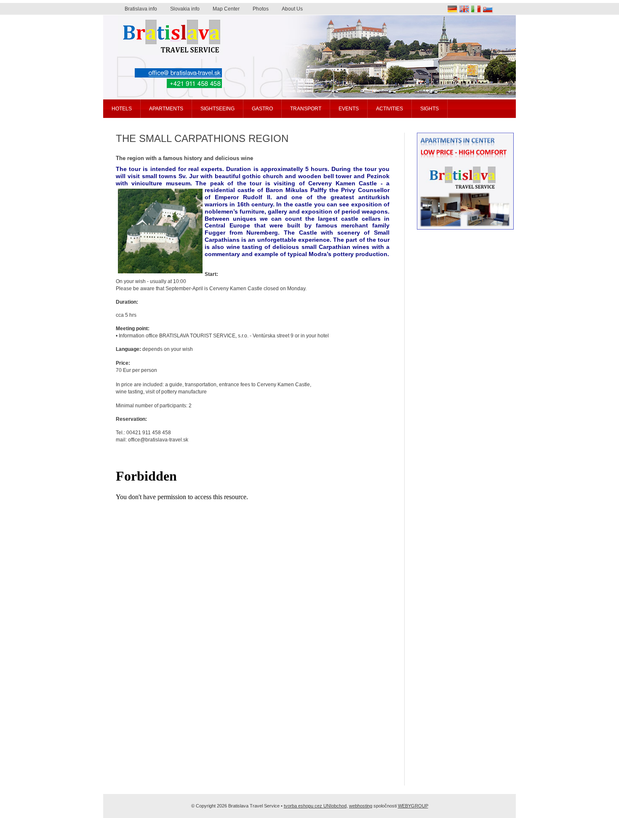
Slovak (488, 9)
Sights (429, 109)
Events (349, 109)
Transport (305, 109)
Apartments (166, 109)
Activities (389, 109)
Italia (476, 9)
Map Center (226, 9)
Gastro (262, 109)
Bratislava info (141, 9)
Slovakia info (185, 9)
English (464, 9)
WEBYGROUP (413, 805)
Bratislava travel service (145, 18)
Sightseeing (217, 109)
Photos (261, 9)
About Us (292, 9)
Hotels (122, 109)
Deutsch (453, 9)
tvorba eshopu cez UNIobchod (315, 805)
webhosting (360, 805)
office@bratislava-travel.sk (178, 73)
